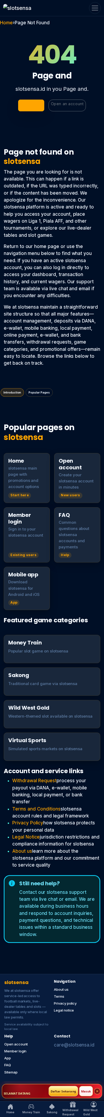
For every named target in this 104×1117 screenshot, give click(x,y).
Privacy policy (65, 1003)
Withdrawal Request (34, 780)
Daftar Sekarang (63, 1091)
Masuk (86, 1091)
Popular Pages (39, 392)
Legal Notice (26, 837)
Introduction (12, 392)
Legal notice (64, 1010)
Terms (59, 996)
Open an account (67, 103)
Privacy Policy (27, 822)
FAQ (7, 1065)
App (7, 1058)
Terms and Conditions (36, 809)
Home (6, 22)
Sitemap (11, 1072)
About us (22, 851)
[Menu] (95, 8)
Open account (16, 1044)
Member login (15, 1051)
